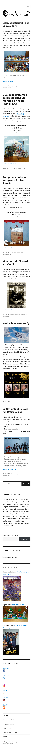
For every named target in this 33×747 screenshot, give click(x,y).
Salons (13, 401)
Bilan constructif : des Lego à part (16, 24)
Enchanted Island (18, 605)
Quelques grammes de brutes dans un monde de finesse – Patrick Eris (15, 99)
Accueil (5, 715)
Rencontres (6, 728)
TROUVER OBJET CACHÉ (11, 536)
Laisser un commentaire (23, 401)
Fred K (12, 314)
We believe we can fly (16, 323)
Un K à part (5, 742)
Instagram (6, 683)
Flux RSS (5, 705)
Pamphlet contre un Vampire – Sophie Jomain (15, 180)
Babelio (5, 690)
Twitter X (6, 675)
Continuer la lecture (9, 81)
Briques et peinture (15, 86)
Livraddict (6, 697)
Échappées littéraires (16, 168)
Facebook (6, 668)
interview (6, 116)
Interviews (17, 314)
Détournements (8, 724)
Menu (28, 6)
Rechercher (25, 539)
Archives (5, 555)
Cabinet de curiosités (10, 732)
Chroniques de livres (9, 720)
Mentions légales (14, 742)
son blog (20, 114)
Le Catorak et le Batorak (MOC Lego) (16, 410)
